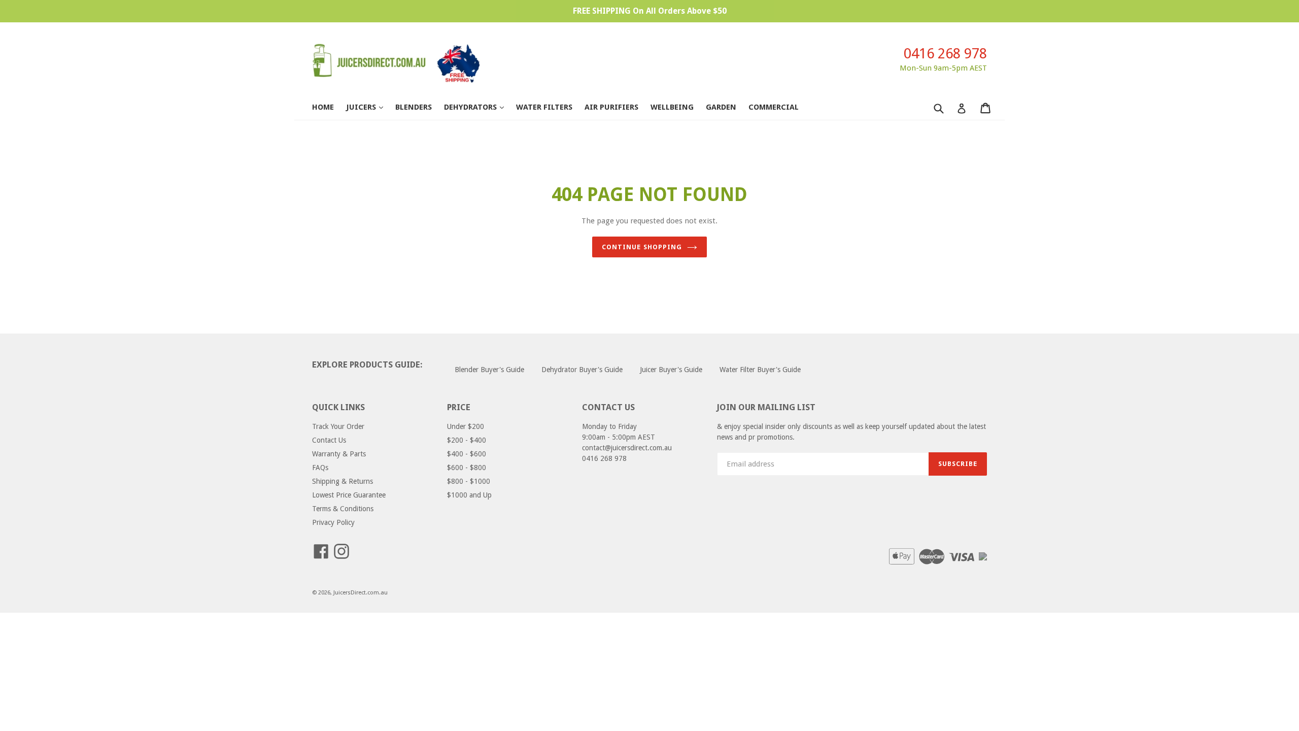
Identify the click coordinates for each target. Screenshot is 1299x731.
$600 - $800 (466, 467)
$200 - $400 (466, 440)
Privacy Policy (333, 522)
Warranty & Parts (339, 454)
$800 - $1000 (468, 481)
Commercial (773, 107)
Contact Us (329, 440)
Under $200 (465, 426)
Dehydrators (479, 107)
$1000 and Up (469, 495)
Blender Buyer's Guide (489, 370)
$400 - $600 (466, 454)
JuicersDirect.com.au (360, 592)
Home (323, 107)
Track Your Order (338, 426)
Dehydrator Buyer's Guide (582, 370)
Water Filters (544, 107)
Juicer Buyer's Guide (671, 370)
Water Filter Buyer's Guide (760, 370)
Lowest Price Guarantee (349, 495)
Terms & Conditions (342, 509)
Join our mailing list (766, 407)
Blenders (413, 107)
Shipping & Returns (342, 481)
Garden (721, 107)
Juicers (369, 107)
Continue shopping (642, 247)
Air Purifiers (611, 107)
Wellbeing (672, 107)
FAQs (320, 467)
